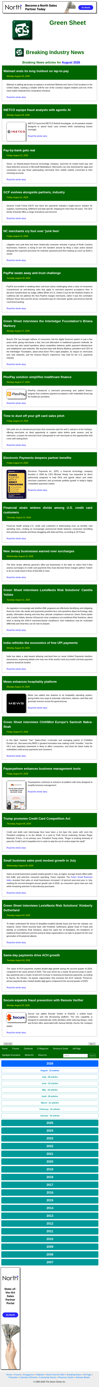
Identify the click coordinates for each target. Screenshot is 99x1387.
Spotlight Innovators (11, 1055)
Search (92, 1056)
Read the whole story (16, 97)
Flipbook (40, 1375)
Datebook (28, 1049)
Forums (15, 1049)
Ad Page (77, 1049)
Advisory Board (83, 1377)
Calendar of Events (28, 1377)
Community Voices (47, 1377)
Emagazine (28, 1375)
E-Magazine (42, 1049)
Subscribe (8, 1044)
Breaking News (74, 1375)
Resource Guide (60, 1049)
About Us (42, 1055)
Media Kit (29, 1055)
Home (5, 1049)
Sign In (92, 1044)
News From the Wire (55, 1375)
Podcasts (13, 1377)
